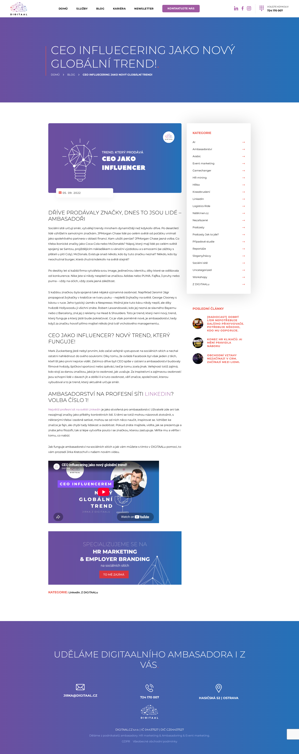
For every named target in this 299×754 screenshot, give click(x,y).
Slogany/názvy (202, 255)
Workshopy (200, 277)
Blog (100, 8)
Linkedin (158, 394)
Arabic (197, 156)
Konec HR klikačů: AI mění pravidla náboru (224, 343)
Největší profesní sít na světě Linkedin (74, 409)
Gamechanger (202, 170)
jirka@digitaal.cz (80, 695)
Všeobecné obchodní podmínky (155, 741)
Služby (82, 8)
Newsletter (144, 8)
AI (194, 142)
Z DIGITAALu (89, 592)
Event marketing (203, 163)
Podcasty (198, 227)
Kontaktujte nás (181, 8)
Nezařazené (200, 220)
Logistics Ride (201, 206)
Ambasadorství (202, 149)
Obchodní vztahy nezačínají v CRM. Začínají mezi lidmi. (223, 359)
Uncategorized (202, 270)
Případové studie (203, 241)
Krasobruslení (201, 191)
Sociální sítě (200, 263)
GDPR (126, 741)
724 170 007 (149, 697)
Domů (63, 8)
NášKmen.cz (201, 213)
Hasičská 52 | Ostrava (218, 698)
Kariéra (119, 8)
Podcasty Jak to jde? (206, 234)
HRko (196, 184)
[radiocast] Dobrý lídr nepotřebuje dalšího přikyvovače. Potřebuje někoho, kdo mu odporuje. (225, 323)
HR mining (200, 177)
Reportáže (199, 248)
